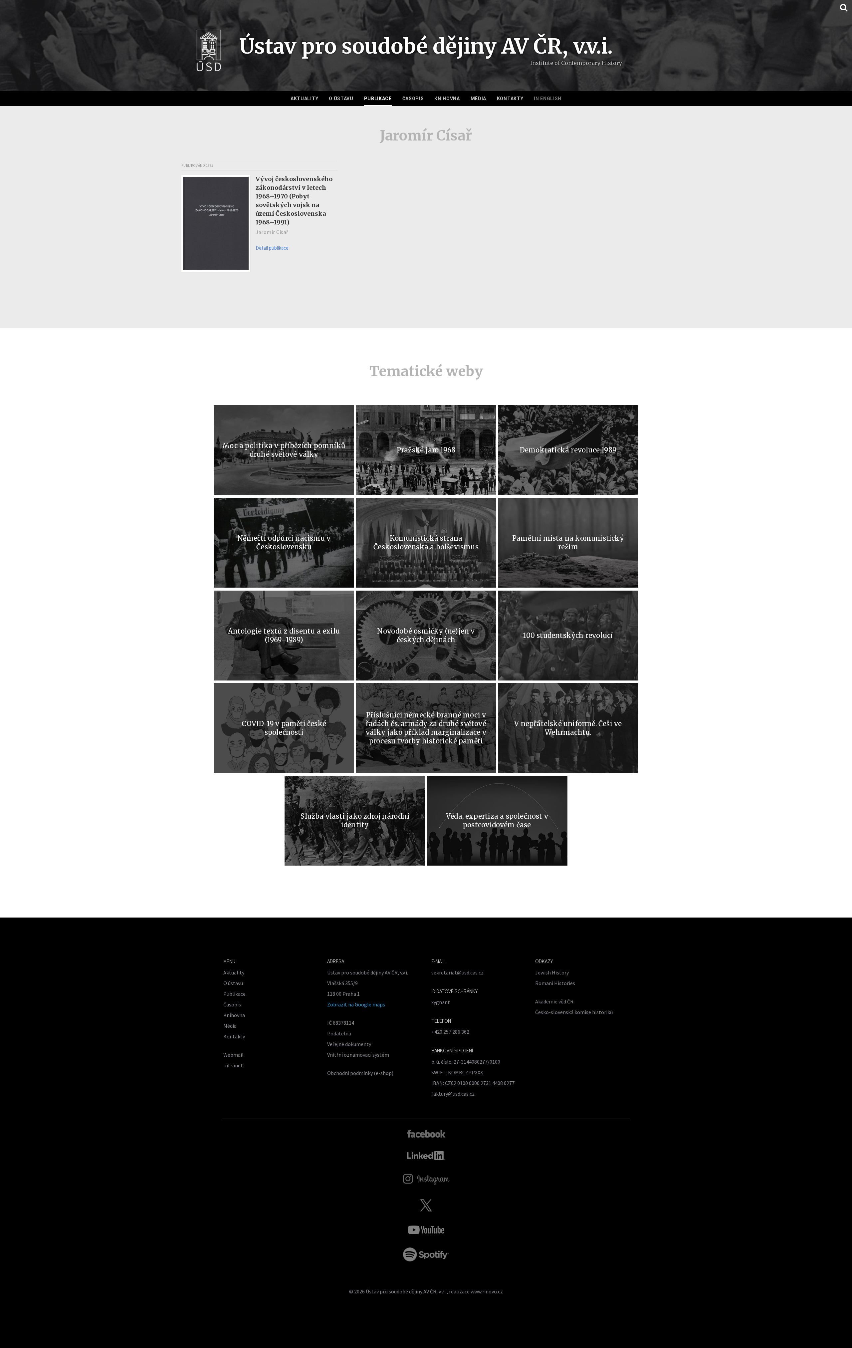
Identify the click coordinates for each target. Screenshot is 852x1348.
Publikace (378, 98)
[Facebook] (426, 1133)
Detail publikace (272, 248)
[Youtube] (426, 1229)
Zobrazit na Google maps (356, 1004)
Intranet (233, 1065)
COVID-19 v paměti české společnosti (284, 727)
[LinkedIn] (426, 1155)
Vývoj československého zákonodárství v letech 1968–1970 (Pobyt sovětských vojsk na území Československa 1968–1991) (294, 200)
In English (547, 98)
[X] (426, 1205)
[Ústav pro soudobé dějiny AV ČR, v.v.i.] (208, 52)
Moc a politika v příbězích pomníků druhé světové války (283, 449)
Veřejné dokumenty (349, 1044)
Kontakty (510, 98)
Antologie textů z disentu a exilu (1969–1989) (284, 635)
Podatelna (339, 1033)
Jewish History (552, 972)
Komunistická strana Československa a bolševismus (426, 542)
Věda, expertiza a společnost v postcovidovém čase (497, 820)
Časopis (413, 98)
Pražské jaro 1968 (426, 450)
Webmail (233, 1054)
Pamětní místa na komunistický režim (568, 542)
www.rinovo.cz (487, 1291)
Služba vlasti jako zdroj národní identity (355, 820)
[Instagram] (426, 1179)
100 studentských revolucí (568, 635)
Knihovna (447, 98)
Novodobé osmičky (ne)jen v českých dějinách (426, 635)
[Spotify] (426, 1254)
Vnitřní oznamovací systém (358, 1054)
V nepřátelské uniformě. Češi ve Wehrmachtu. (568, 727)
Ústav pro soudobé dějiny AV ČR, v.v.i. (406, 1291)
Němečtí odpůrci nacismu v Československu (283, 542)
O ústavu (341, 98)
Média (479, 98)
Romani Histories (555, 983)
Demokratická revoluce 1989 (568, 450)
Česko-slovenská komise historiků (574, 1012)
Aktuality (304, 98)
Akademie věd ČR (554, 1001)
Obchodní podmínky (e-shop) (360, 1073)
